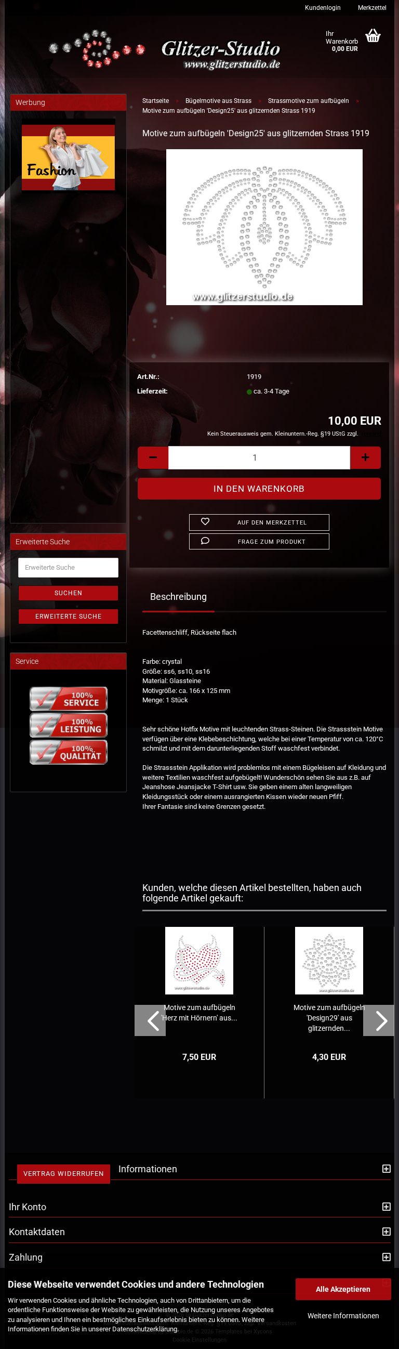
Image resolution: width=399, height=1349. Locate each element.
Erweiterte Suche (68, 616)
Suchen (69, 593)
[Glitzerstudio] (167, 51)
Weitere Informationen (343, 1316)
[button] (152, 457)
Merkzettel (371, 7)
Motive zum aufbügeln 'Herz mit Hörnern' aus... (199, 1012)
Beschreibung (178, 596)
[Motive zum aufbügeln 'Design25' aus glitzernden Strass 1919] (264, 226)
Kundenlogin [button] (322, 7)
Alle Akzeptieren (343, 1289)
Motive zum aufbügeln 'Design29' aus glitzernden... (329, 1017)
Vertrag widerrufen (63, 1173)
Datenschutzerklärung (144, 1329)
